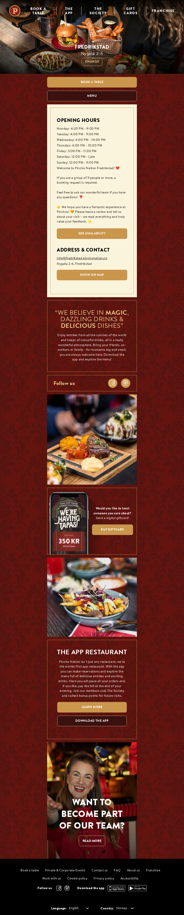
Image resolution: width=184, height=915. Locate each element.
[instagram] (125, 383)
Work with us (51, 878)
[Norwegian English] (78, 908)
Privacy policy (104, 878)
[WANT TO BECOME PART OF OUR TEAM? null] (92, 800)
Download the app (90, 888)
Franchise (153, 870)
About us (133, 870)
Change (92, 61)
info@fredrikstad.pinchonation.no (82, 258)
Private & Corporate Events (65, 870)
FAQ (117, 870)
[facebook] (112, 383)
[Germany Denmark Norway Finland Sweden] (124, 908)
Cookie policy (77, 878)
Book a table (29, 870)
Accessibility (129, 878)
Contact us (100, 870)
